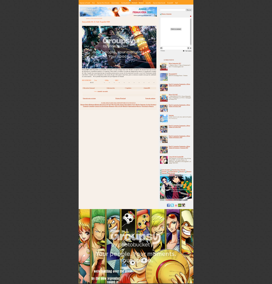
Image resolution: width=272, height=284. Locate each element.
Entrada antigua (150, 98)
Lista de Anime (115, 3)
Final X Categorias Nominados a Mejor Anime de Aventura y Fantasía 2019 (179, 147)
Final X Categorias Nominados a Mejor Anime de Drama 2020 (179, 105)
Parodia (117, 104)
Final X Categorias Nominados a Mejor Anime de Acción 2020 (179, 126)
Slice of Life (118, 106)
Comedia (91, 106)
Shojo (87, 104)
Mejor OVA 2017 (173, 94)
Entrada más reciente (89, 98)
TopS (176, 3)
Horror (139, 106)
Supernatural (132, 106)
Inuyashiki (105, 91)
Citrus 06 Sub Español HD (176, 156)
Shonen (82, 104)
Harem (102, 104)
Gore (133, 104)
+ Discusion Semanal (88, 88)
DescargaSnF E (173, 74)
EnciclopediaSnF (125, 3)
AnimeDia (148, 3)
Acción (148, 104)
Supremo (143, 104)
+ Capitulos (128, 88)
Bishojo (97, 104)
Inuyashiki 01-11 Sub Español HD (96, 22)
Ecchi (106, 104)
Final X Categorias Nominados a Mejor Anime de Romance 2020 (179, 136)
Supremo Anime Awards (159, 3)
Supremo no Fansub (85, 3)
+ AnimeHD (146, 88)
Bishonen (91, 104)
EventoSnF (170, 3)
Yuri (109, 104)
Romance (112, 106)
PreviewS (134, 3)
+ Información (110, 88)
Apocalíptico (128, 104)
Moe (112, 104)
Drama (106, 106)
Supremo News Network (103, 3)
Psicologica (145, 106)
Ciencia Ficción (99, 106)
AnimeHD (99, 91)
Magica (151, 106)
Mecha (138, 104)
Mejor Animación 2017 (175, 63)
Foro (93, 3)
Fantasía (85, 106)
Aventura (153, 104)
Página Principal (120, 98)
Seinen (122, 104)
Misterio (125, 106)
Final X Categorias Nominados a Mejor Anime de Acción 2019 (179, 85)
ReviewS (141, 3)
